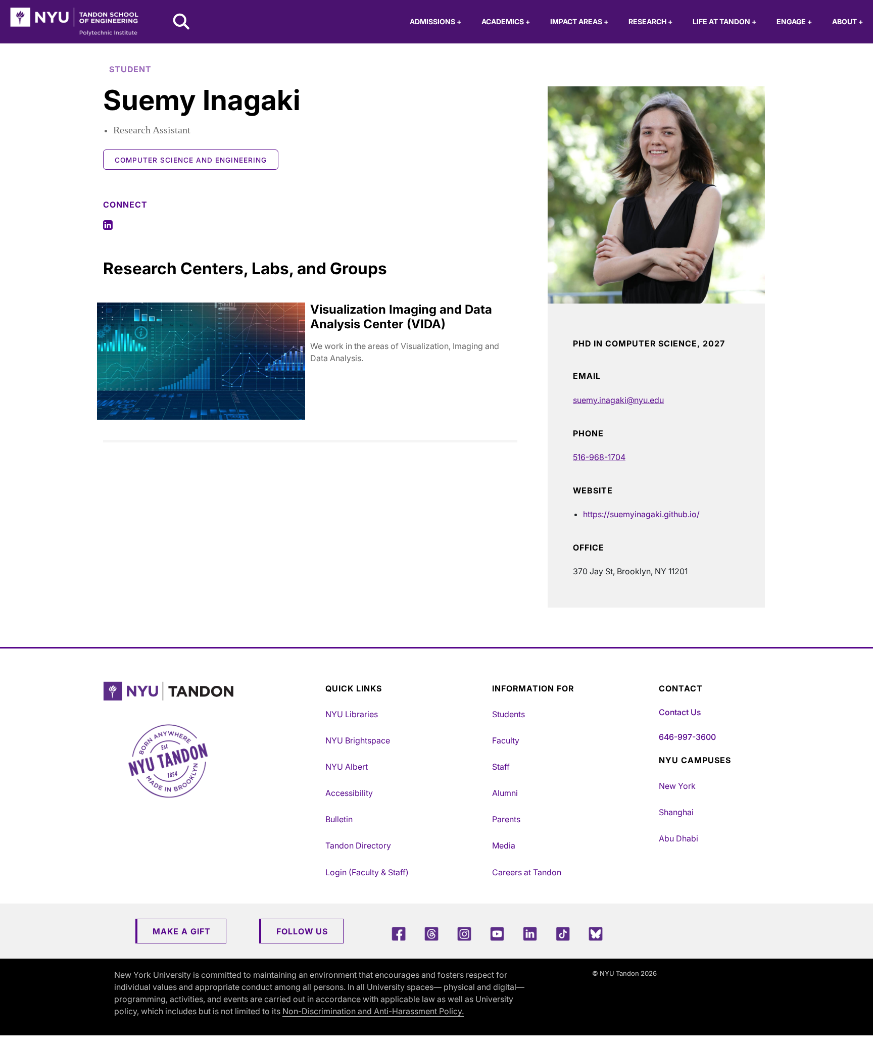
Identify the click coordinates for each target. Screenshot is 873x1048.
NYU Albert (346, 767)
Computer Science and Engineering (191, 160)
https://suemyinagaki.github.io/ (641, 514)
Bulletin (339, 819)
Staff (501, 767)
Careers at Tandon (526, 872)
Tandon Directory (358, 845)
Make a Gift (182, 931)
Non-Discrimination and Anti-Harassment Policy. (373, 1011)
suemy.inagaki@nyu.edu (618, 400)
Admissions (435, 21)
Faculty (505, 740)
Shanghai (676, 812)
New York (677, 786)
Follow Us (302, 931)
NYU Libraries (351, 714)
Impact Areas (579, 21)
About (847, 21)
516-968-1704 (599, 457)
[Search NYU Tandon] (182, 23)
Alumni (505, 793)
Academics (505, 21)
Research (650, 21)
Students (508, 714)
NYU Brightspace (357, 740)
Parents (506, 819)
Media (503, 845)
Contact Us (680, 712)
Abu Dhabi (678, 838)
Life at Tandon (724, 21)
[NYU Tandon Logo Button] (211, 691)
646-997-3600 (687, 737)
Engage (794, 21)
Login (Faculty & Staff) (367, 872)
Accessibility (349, 793)
